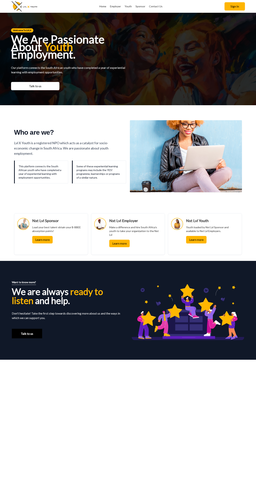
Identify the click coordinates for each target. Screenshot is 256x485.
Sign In (235, 6)
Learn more (42, 239)
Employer (115, 6)
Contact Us (155, 6)
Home (102, 6)
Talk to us (35, 86)
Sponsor (140, 6)
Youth (128, 6)
